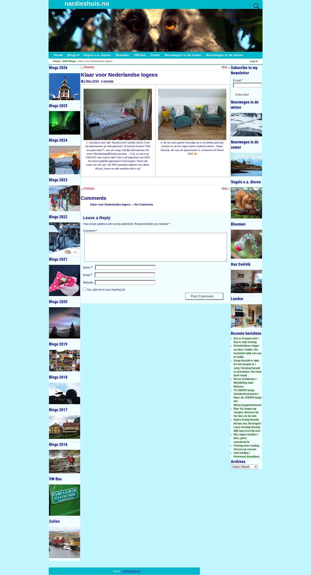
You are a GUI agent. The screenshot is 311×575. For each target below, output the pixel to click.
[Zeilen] (64, 542)
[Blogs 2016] (64, 461)
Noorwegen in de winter (224, 55)
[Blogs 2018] (64, 393)
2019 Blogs (69, 61)
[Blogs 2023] (64, 198)
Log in (254, 61)
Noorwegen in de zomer (183, 55)
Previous (87, 66)
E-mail (238, 80)
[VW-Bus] (64, 500)
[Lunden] (246, 316)
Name (87, 267)
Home (58, 55)
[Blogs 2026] (64, 86)
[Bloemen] (246, 244)
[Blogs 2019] (64, 361)
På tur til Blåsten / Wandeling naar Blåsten (245, 382)
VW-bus (140, 55)
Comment (90, 230)
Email (87, 275)
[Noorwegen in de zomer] (246, 164)
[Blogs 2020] (64, 322)
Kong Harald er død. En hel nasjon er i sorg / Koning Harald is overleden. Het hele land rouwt (248, 368)
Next (226, 66)
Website (88, 282)
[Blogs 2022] (64, 238)
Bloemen (122, 55)
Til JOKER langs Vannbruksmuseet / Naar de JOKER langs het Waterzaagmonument (248, 398)
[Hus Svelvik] (246, 281)
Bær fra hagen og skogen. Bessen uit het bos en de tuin (246, 412)
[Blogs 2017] (64, 427)
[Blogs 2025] (64, 123)
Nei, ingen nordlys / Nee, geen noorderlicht (246, 438)
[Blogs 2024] (64, 160)
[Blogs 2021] (64, 280)
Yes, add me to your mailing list (105, 289)
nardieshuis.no (86, 3)
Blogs (71, 55)
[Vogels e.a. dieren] (246, 203)
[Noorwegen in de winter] (246, 124)
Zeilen (155, 55)
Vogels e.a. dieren (97, 55)
